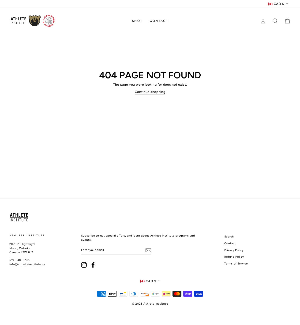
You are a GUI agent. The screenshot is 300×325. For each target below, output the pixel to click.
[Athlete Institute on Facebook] (93, 265)
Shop (137, 21)
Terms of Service (236, 263)
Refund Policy (234, 256)
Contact (159, 21)
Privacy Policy (234, 250)
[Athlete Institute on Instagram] (84, 265)
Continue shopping (150, 92)
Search (229, 236)
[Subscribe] (148, 250)
